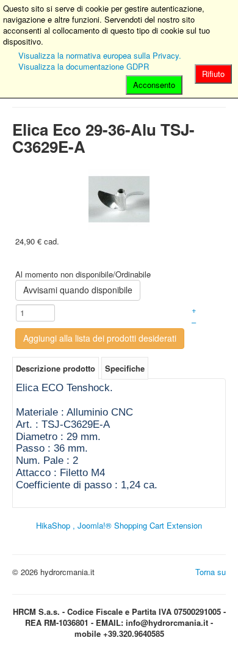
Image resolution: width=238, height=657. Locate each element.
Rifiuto (213, 73)
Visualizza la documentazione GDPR (83, 66)
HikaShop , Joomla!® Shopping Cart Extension (119, 525)
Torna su (210, 572)
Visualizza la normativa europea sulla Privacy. (99, 55)
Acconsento (154, 84)
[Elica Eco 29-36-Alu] (119, 198)
